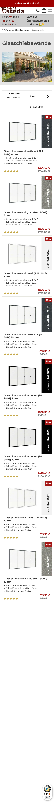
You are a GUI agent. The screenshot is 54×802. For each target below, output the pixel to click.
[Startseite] (13, 10)
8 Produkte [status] (36, 107)
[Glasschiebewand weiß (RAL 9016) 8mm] (27, 253)
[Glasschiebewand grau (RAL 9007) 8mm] (27, 192)
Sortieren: (14, 95)
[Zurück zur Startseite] (3, 30)
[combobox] (38, 10)
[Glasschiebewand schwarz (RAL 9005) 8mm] (27, 376)
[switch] (47, 797)
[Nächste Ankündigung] (47, 3)
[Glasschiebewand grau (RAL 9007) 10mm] (27, 559)
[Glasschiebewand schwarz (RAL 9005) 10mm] (27, 437)
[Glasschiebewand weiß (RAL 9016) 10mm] (27, 498)
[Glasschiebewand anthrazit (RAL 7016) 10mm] (27, 314)
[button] (11, 171)
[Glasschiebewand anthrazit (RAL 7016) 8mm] (27, 131)
